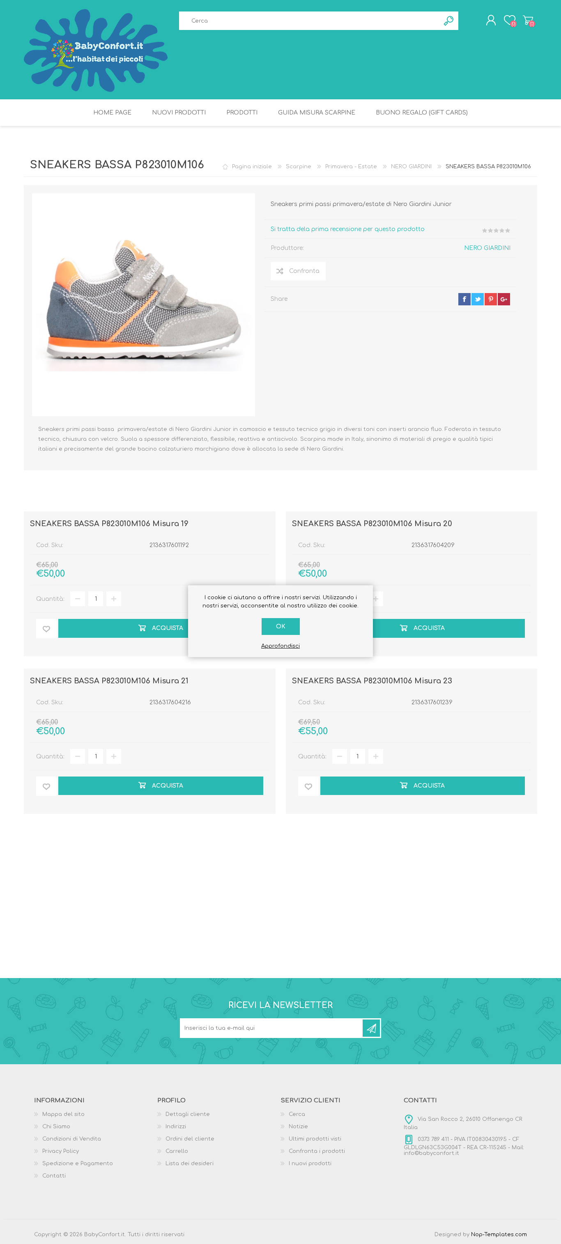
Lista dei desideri (190, 1163)
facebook (464, 299)
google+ (504, 299)
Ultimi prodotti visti (315, 1139)
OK (280, 626)
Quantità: (50, 599)
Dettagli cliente (188, 1114)
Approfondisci (280, 646)
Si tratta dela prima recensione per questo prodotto (348, 229)
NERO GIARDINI (487, 248)
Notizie (298, 1126)
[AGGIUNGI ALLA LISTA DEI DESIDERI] (46, 628)
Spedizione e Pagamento (77, 1163)
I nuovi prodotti (310, 1163)
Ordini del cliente (190, 1139)
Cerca (297, 1114)
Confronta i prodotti (317, 1151)
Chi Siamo (56, 1126)
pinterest (491, 299)
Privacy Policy (60, 1151)
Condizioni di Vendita (71, 1139)
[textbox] (309, 20)
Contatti (54, 1176)
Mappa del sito (63, 1114)
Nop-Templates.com (499, 1234)
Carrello (528, 20)
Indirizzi (176, 1126)
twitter (477, 299)
